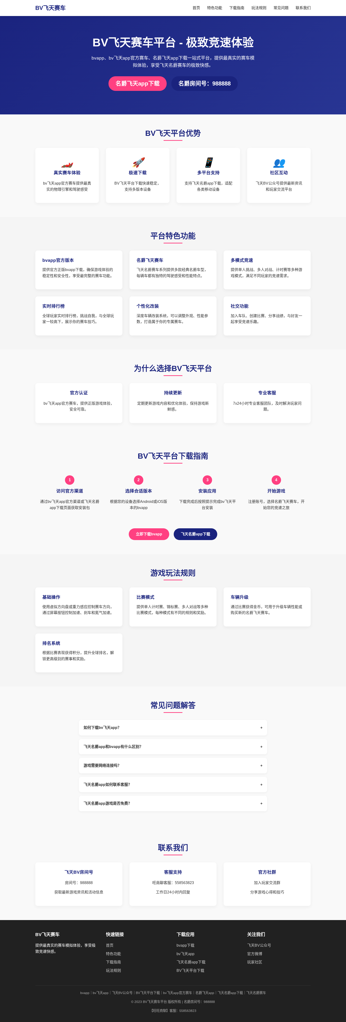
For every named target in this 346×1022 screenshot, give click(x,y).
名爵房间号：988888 (204, 83)
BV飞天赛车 (50, 8)
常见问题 (281, 8)
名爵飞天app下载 (138, 83)
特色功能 (214, 8)
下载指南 (236, 8)
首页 (196, 8)
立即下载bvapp (149, 534)
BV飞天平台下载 (190, 971)
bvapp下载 (185, 945)
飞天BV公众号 (259, 945)
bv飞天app (185, 954)
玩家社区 (254, 962)
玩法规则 (258, 8)
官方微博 (254, 954)
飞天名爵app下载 (195, 534)
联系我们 (303, 8)
